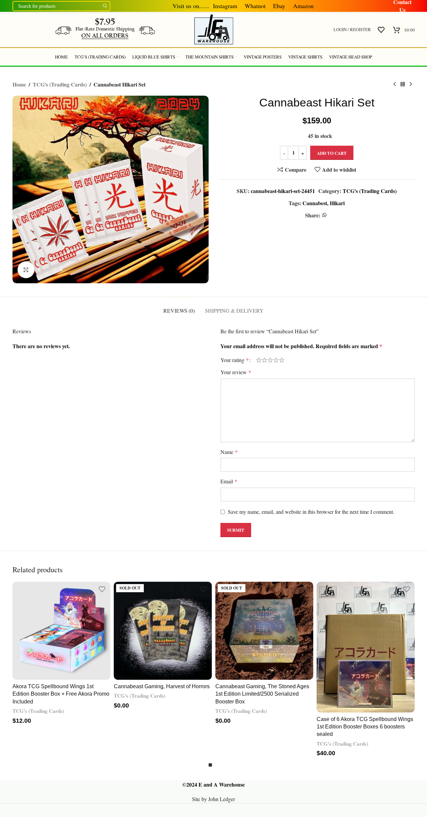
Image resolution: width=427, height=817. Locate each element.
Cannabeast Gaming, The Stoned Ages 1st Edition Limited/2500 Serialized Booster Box (262, 693)
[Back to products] (403, 84)
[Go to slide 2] (217, 765)
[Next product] (411, 84)
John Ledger (221, 798)
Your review (235, 372)
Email (228, 481)
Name (229, 451)
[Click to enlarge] (26, 269)
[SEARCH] (105, 6)
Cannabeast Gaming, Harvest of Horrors (162, 686)
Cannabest (314, 203)
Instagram (224, 6)
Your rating (234, 360)
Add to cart (332, 153)
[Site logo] (105, 28)
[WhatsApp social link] (324, 215)
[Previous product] (395, 84)
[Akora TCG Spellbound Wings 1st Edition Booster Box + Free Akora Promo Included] (61, 631)
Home (19, 84)
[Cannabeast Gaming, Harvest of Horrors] (163, 631)
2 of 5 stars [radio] (264, 360)
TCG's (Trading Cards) (60, 84)
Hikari (337, 203)
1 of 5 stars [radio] (259, 360)
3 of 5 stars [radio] (270, 360)
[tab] (179, 307)
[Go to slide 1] (210, 765)
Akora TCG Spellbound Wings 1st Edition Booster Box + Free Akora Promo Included (60, 693)
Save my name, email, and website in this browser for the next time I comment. (311, 511)
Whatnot (255, 6)
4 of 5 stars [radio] (276, 360)
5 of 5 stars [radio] (282, 360)
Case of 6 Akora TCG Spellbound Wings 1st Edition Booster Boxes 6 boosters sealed (365, 726)
